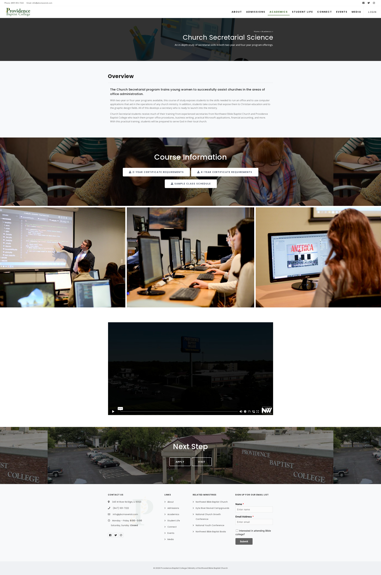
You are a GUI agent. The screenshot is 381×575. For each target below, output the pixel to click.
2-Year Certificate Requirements (158, 172)
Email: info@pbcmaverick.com (39, 3)
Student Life (302, 12)
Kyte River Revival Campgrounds (212, 508)
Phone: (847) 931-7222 (14, 3)
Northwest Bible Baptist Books (211, 531)
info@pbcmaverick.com (125, 514)
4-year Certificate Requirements (226, 172)
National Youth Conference (210, 525)
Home (256, 31)
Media (356, 12)
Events (342, 12)
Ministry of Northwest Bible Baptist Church (208, 568)
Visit (201, 462)
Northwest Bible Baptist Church (212, 501)
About (237, 12)
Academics (279, 12)
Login (372, 12)
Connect (324, 12)
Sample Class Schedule (192, 183)
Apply (180, 462)
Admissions (255, 12)
